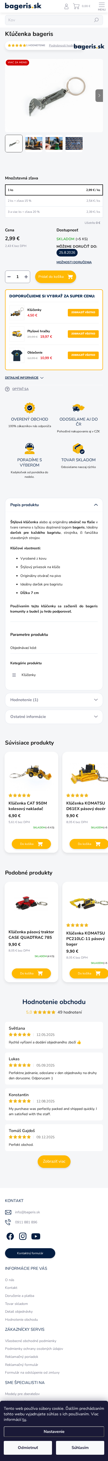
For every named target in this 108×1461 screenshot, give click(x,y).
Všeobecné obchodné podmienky (30, 1341)
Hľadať (96, 20)
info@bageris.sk (27, 1212)
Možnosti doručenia (74, 262)
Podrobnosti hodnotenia (65, 45)
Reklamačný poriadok (21, 1356)
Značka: (84, 57)
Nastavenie (54, 1431)
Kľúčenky (29, 675)
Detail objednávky (19, 1311)
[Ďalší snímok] (99, 95)
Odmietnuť (28, 1447)
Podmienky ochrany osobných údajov (34, 1348)
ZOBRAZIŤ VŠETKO (83, 312)
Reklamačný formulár (21, 1364)
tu (24, 1419)
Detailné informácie (21, 378)
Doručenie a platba (19, 1295)
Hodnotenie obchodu (54, 1002)
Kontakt (11, 1287)
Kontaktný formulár (30, 1253)
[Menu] (101, 6)
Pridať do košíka (51, 276)
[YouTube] (35, 1235)
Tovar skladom (16, 1303)
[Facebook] (9, 1235)
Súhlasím (80, 1447)
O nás (9, 1280)
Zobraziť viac (54, 1161)
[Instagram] (22, 1235)
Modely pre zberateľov (22, 1393)
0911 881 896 (26, 1222)
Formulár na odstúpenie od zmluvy (32, 1372)
